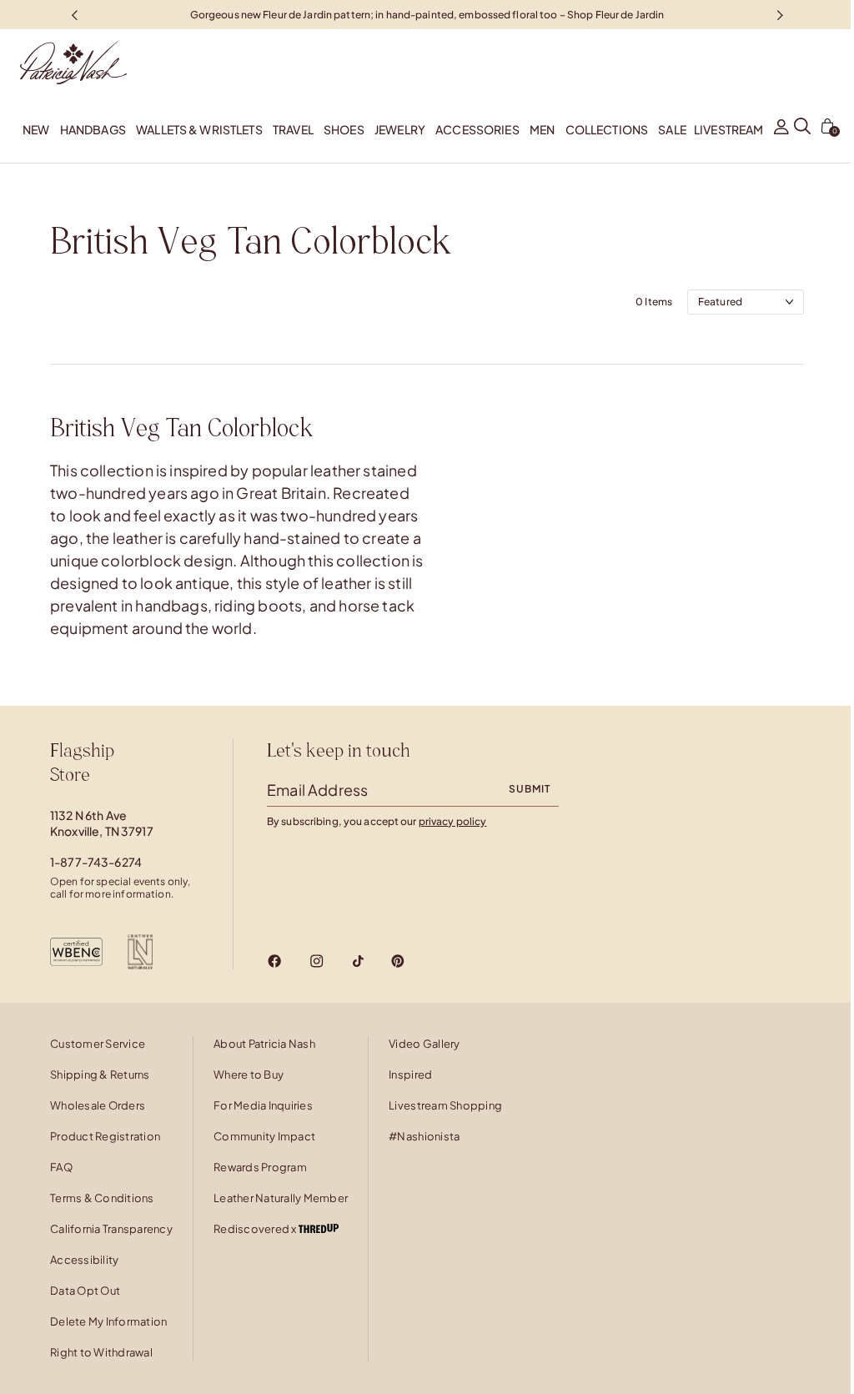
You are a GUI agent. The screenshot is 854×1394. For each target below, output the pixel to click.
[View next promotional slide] (779, 14)
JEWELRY (399, 129)
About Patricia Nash (264, 1043)
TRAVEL (293, 129)
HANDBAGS (93, 129)
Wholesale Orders (97, 1105)
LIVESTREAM (728, 129)
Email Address (317, 789)
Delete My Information (108, 1321)
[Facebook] (275, 961)
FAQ (61, 1167)
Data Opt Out (85, 1290)
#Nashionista (424, 1136)
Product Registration (105, 1136)
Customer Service (97, 1043)
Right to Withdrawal (101, 1352)
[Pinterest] (397, 961)
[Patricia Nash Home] (63, 62)
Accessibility (84, 1259)
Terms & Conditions (102, 1198)
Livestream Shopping (445, 1105)
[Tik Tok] (357, 961)
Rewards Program (260, 1167)
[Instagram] (316, 961)
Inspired (410, 1074)
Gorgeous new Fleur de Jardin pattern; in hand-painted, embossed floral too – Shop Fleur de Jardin (427, 14)
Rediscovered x (256, 1228)
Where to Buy (249, 1074)
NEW (36, 129)
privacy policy (453, 821)
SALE (672, 129)
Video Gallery (424, 1043)
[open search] (802, 129)
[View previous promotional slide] (74, 14)
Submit (529, 789)
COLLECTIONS (607, 129)
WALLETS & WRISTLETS (199, 129)
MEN (542, 129)
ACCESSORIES (477, 129)
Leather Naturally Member (281, 1198)
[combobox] (745, 302)
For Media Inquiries (263, 1105)
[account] (781, 129)
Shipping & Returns (100, 1074)
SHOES (344, 129)
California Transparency (111, 1228)
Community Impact (264, 1136)
